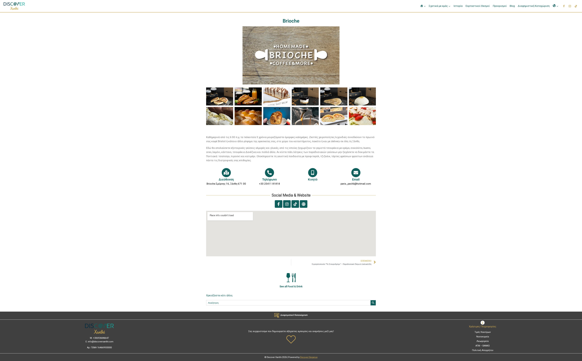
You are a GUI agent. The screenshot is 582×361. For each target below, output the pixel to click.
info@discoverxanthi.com (100, 341)
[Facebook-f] (278, 204)
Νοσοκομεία (482, 336)
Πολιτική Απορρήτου (482, 350)
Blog (512, 5)
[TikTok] (575, 6)
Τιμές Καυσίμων (483, 332)
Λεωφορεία (483, 341)
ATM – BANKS (482, 345)
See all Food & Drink (291, 286)
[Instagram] (569, 6)
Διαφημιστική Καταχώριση (534, 5)
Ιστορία (458, 5)
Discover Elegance (309, 357)
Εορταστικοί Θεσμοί (478, 5)
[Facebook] (564, 6)
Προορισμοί (500, 5)
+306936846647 (101, 338)
